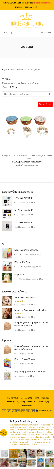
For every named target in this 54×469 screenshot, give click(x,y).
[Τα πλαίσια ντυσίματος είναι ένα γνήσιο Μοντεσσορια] (31, 462)
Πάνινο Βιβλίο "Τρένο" (24, 359)
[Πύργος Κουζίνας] (7, 266)
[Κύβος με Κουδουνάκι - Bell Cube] (7, 313)
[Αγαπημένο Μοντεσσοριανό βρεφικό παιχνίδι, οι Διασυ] (13, 462)
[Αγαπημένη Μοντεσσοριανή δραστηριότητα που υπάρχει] (40, 462)
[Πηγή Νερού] (7, 278)
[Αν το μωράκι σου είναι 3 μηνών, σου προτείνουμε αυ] (22, 462)
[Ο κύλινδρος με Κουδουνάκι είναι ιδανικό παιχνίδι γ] (31, 453)
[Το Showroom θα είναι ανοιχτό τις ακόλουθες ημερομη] (13, 453)
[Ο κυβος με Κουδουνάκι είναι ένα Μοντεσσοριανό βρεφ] (4, 462)
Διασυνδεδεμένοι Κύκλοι (25, 297)
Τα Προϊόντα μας (12, 398)
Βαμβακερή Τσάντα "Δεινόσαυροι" (30, 371)
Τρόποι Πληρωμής (41, 398)
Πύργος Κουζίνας (22, 262)
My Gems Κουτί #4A (23, 222)
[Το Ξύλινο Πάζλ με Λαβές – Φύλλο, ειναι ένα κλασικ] (49, 453)
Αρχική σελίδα (8, 69)
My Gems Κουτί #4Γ (23, 197)
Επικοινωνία (27, 405)
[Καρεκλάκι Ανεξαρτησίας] (7, 253)
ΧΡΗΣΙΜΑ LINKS (31, 7)
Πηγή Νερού (20, 274)
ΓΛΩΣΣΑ (18, 7)
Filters (7, 79)
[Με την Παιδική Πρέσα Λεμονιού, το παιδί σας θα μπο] (40, 453)
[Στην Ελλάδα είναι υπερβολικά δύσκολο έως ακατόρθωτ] (4, 453)
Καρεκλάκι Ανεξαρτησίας (26, 249)
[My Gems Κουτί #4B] (7, 214)
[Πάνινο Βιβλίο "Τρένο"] (7, 363)
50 (13, 87)
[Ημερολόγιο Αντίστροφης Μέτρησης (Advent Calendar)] (7, 326)
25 (9, 87)
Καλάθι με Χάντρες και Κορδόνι (27, 161)
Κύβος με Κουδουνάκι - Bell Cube (30, 310)
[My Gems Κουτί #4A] (7, 226)
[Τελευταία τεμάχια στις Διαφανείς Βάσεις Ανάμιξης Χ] (22, 453)
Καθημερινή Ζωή (9, 155)
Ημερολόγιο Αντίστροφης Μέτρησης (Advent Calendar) (31, 324)
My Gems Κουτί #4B (23, 210)
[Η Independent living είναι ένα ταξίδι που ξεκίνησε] (49, 462)
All (16, 87)
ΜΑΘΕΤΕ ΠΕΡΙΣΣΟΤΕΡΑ (42, 3)
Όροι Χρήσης (26, 398)
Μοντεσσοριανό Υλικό (26, 155)
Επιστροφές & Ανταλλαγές (38, 402)
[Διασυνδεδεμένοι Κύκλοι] (7, 301)
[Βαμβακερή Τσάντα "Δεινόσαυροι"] (7, 375)
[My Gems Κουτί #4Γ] (7, 201)
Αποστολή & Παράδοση (15, 402)
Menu (47, 32)
